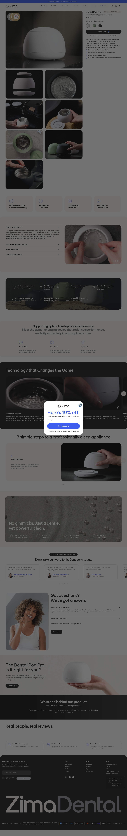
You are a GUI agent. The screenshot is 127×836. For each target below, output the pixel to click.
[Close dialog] (80, 405)
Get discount (63, 426)
